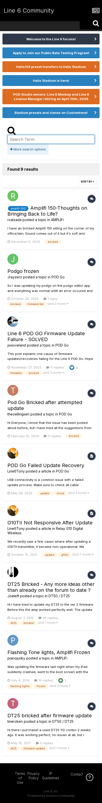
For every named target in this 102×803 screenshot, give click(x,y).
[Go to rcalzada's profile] (12, 195)
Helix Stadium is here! (51, 80)
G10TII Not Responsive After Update (50, 523)
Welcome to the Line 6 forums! (51, 39)
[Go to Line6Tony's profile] (12, 453)
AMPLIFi (57, 220)
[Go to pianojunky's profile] (12, 640)
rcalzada (14, 220)
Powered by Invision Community (51, 796)
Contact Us (79, 774)
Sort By (87, 181)
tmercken (15, 721)
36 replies (50, 618)
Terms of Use (20, 777)
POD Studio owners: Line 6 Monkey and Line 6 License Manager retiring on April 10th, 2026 (51, 96)
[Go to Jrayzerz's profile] (12, 259)
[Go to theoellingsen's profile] (12, 390)
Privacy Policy (33, 775)
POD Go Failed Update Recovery (45, 465)
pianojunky (16, 658)
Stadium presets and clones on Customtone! (51, 113)
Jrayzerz (14, 277)
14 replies (45, 680)
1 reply (52, 299)
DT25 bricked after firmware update (49, 716)
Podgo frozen (23, 271)
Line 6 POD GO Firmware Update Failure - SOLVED (46, 336)
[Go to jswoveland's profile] (12, 321)
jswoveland (16, 345)
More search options (29, 149)
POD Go (58, 277)
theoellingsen (18, 414)
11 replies (56, 367)
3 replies (54, 436)
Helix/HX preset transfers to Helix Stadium (51, 67)
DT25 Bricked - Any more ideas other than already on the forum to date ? (51, 587)
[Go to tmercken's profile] (12, 703)
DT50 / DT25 (59, 596)
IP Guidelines (50, 775)
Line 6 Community (29, 10)
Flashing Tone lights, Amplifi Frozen (48, 652)
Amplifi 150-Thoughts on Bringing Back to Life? (47, 211)
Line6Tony (16, 471)
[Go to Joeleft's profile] (12, 572)
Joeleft (13, 596)
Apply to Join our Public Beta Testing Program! (51, 53)
